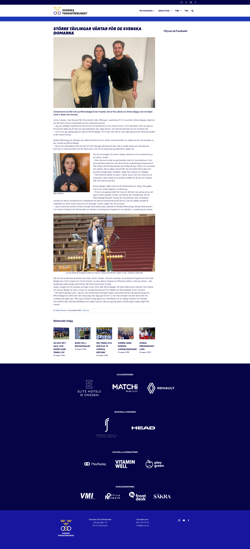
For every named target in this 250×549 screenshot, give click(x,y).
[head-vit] (143, 412)
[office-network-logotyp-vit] (112, 487)
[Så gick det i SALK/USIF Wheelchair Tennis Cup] (61, 328)
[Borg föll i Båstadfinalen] (83, 328)
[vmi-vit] (87, 487)
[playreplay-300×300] (95, 453)
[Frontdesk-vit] (137, 487)
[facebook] (189, 520)
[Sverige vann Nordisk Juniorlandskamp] (126, 328)
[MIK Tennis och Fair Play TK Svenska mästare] (104, 328)
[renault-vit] (161, 374)
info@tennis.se (142, 526)
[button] (192, 11)
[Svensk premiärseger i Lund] (147, 328)
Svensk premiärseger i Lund (146, 346)
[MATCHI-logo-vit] (125, 374)
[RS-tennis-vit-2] (106, 412)
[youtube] (184, 520)
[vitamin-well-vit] (125, 453)
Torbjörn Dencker (60, 310)
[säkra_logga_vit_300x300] (162, 487)
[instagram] (179, 520)
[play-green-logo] (155, 453)
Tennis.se (86, 310)
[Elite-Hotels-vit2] (89, 374)
